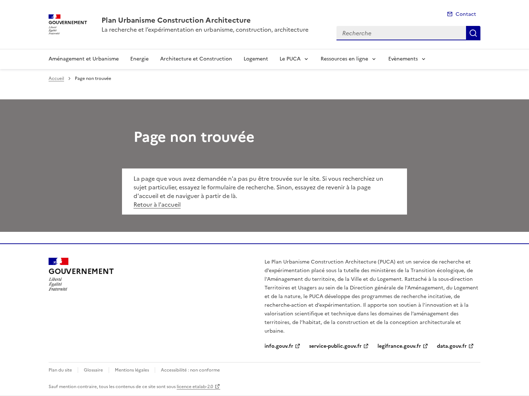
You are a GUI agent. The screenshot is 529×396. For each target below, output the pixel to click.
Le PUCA (290, 59)
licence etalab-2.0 (195, 386)
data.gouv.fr (452, 346)
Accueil (56, 78)
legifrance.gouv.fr (399, 346)
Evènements (403, 59)
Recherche (473, 33)
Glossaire (93, 370)
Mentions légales (132, 370)
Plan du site (60, 370)
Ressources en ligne (344, 59)
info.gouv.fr (278, 346)
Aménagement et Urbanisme (84, 59)
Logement (256, 59)
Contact (466, 14)
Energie (139, 59)
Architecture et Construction (196, 59)
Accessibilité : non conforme (190, 370)
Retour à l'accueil (157, 204)
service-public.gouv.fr (335, 346)
